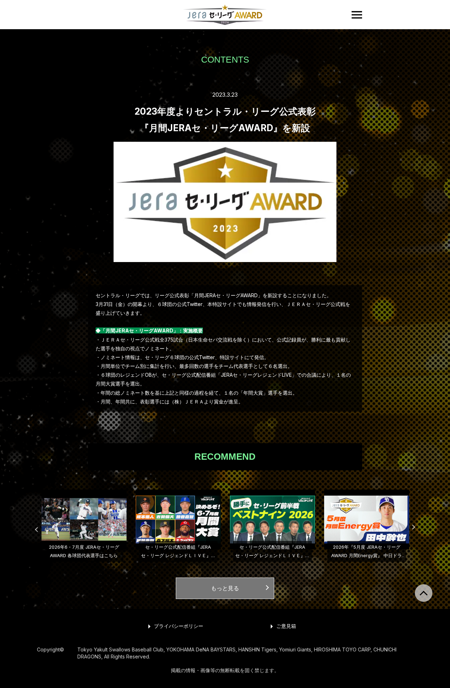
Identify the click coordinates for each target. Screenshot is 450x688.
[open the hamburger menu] (357, 14)
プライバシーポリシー (178, 626)
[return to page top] (423, 593)
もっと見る (225, 588)
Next (409, 526)
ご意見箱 (286, 626)
